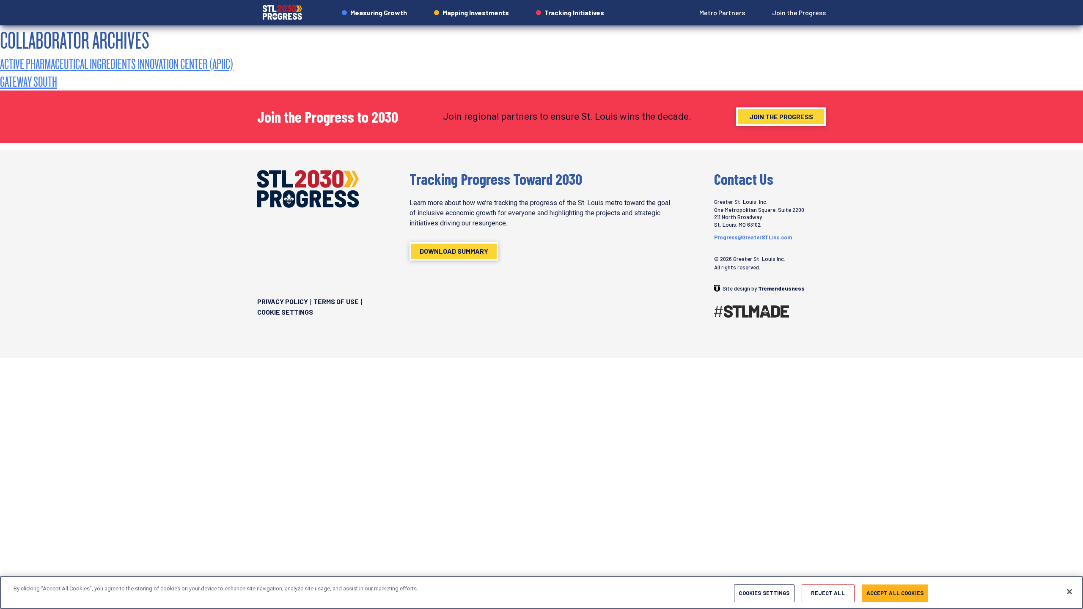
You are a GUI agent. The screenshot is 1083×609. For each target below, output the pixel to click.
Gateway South (28, 81)
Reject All (827, 593)
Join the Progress (781, 116)
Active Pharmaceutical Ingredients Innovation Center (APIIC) (117, 63)
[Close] (1069, 591)
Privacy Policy (282, 301)
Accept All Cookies (895, 593)
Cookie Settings (285, 312)
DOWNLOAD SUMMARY (454, 251)
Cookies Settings (764, 593)
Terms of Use (336, 301)
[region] (541, 592)
